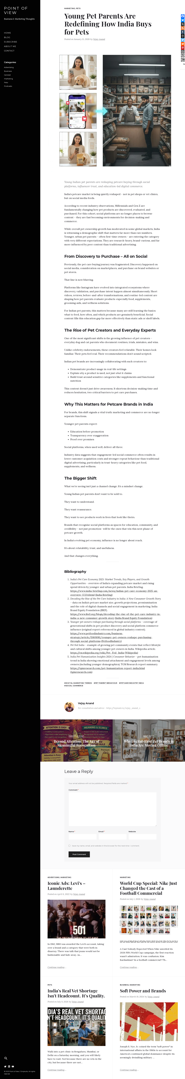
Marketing (8, 79)
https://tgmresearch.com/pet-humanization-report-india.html (107, 668)
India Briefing (104, 594)
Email (102, 831)
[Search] (6, 1058)
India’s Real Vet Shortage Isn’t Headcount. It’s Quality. (76, 993)
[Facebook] (182, 16)
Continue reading (57, 967)
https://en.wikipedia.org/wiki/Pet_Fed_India (97, 652)
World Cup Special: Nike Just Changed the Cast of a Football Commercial (148, 888)
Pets (6, 82)
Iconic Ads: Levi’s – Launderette (66, 885)
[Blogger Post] (182, 51)
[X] (182, 24)
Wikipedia (131, 652)
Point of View (16, 10)
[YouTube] (13, 1066)
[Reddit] (182, 44)
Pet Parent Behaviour (106, 683)
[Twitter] (5, 1066)
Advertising (9, 67)
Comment (74, 790)
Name (72, 831)
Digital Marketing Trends (79, 683)
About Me (10, 46)
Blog (7, 37)
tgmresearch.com (81, 672)
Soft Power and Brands (143, 991)
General (7, 75)
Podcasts (8, 86)
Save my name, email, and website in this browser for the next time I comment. (106, 846)
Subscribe (10, 42)
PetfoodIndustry (111, 641)
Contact (9, 51)
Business (8, 71)
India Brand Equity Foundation (134, 618)
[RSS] (182, 28)
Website (132, 831)
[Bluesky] (182, 20)
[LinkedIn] (9, 1066)
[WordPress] (182, 55)
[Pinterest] (182, 47)
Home (7, 33)
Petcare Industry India (132, 683)
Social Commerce (74, 686)
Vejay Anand (99, 39)
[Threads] (182, 36)
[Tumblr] (182, 32)
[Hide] (184, 64)
